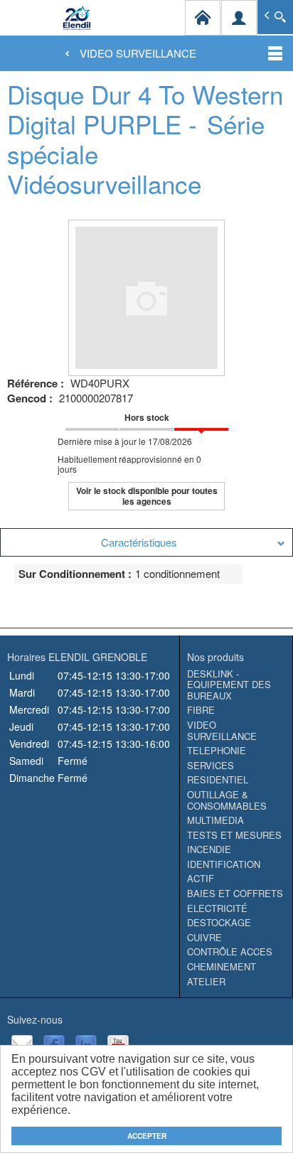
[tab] (146, 542)
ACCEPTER (146, 1136)
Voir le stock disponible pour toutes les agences (147, 495)
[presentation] (146, 542)
